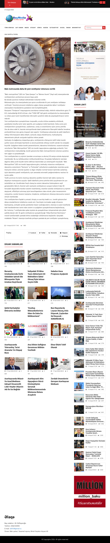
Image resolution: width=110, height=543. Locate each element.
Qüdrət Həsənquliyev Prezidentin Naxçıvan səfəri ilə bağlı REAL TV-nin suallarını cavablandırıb (95, 385)
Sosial (62, 27)
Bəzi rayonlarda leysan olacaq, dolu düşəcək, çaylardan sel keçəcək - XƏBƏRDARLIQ (59, 313)
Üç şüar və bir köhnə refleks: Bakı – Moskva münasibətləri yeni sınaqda (95, 166)
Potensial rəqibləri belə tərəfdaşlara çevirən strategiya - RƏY (94, 213)
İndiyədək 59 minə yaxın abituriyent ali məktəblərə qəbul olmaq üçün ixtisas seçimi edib (36, 276)
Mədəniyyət (76, 27)
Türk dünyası (9, 27)
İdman (68, 27)
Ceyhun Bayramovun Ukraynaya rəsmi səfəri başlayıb (94, 465)
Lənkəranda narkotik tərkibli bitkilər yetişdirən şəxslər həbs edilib (95, 293)
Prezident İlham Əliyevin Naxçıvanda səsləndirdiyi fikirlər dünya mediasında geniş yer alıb (95, 374)
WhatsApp (64, 236)
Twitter (43, 233)
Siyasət (33, 27)
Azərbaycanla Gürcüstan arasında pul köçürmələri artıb (95, 305)
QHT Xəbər (19, 27)
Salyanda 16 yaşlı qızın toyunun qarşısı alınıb (94, 315)
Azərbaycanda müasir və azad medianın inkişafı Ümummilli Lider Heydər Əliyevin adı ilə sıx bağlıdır (14, 384)
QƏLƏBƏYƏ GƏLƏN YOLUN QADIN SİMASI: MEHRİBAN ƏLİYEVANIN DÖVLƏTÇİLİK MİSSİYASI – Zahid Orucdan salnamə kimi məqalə (95, 282)
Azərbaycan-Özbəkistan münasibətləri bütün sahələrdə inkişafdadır (94, 224)
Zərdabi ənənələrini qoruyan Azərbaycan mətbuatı (60, 381)
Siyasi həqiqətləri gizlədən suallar (95, 442)
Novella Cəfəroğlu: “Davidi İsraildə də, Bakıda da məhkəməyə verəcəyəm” (95, 201)
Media (27, 27)
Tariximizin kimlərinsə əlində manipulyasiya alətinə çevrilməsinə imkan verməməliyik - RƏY (95, 270)
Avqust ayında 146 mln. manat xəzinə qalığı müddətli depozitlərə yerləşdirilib (94, 155)
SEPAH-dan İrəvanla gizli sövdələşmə (95, 246)
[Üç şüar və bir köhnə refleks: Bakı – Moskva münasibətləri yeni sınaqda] (25, 2)
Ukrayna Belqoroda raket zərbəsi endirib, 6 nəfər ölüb (95, 339)
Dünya (39, 27)
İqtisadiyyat (54, 27)
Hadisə (45, 27)
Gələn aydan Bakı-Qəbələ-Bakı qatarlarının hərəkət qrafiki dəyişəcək (95, 351)
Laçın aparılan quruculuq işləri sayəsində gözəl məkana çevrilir (95, 258)
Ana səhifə (8, 34)
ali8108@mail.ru (15, 529)
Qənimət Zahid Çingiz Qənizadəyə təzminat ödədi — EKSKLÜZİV (93, 454)
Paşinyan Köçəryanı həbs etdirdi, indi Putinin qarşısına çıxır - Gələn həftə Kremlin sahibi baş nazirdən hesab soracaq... (95, 189)
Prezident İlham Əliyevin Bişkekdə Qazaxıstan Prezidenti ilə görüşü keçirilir (89, 127)
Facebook (33, 233)
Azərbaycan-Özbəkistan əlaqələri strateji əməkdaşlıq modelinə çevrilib (94, 236)
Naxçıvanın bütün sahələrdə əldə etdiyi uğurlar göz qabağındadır (95, 396)
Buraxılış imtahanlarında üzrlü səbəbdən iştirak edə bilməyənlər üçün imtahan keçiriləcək (14, 276)
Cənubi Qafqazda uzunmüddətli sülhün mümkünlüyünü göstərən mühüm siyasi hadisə (94, 419)
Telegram (64, 233)
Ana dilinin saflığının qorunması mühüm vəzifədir (37, 347)
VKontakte (53, 233)
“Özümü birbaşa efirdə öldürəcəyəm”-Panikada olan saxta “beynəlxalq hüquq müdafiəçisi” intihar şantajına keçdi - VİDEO (95, 178)
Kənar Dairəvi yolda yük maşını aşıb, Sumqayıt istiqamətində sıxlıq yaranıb (94, 327)
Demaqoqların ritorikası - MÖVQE (95, 407)
